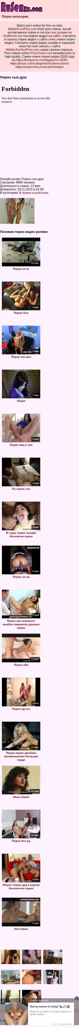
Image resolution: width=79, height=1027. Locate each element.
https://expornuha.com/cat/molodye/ (39, 66)
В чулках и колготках (33, 192)
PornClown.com (41, 53)
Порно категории (15, 16)
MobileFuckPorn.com (22, 29)
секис (52, 39)
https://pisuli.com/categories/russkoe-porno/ (39, 63)
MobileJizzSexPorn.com (22, 49)
